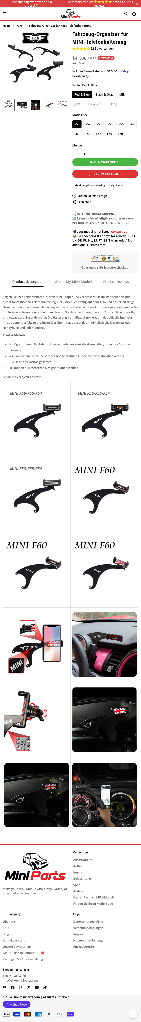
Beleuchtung (82, 879)
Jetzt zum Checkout (105, 174)
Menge (77, 145)
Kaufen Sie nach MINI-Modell (93, 897)
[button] (134, 14)
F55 (98, 134)
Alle (19, 25)
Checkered (93, 104)
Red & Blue (82, 94)
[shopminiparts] (4, 987)
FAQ (6, 928)
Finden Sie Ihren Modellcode (93, 904)
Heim (6, 25)
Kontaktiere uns (14, 940)
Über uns (9, 922)
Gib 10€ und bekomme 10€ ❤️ (23, 953)
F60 (120, 134)
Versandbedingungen (88, 928)
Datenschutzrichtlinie (88, 922)
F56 (109, 134)
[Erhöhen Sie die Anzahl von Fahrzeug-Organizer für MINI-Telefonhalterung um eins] (92, 154)
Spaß (76, 885)
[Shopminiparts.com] (70, 14)
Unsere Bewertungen (17, 947)
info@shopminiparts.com (20, 980)
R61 (76, 134)
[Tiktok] (45, 987)
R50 (76, 124)
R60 (132, 124)
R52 (88, 124)
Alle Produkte (82, 860)
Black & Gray (104, 94)
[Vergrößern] (61, 38)
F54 (87, 134)
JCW (77, 104)
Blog (6, 934)
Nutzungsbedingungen (89, 940)
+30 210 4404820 (14, 976)
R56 (121, 124)
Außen (78, 866)
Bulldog (111, 104)
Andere (78, 891)
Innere (77, 872)
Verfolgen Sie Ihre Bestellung (23, 959)
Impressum (81, 934)
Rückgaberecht (83, 947)
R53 (99, 124)
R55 (110, 124)
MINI (122, 94)
